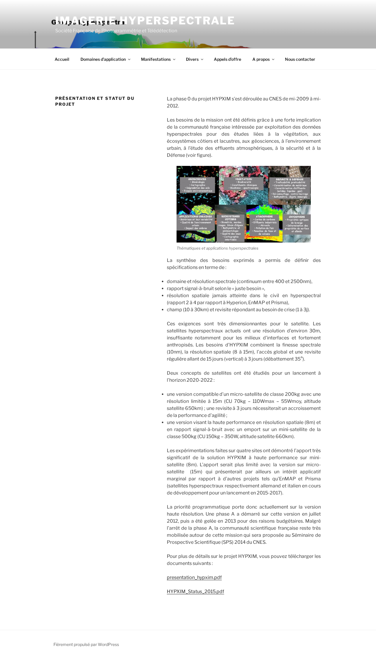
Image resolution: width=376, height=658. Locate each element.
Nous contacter (300, 59)
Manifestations (156, 59)
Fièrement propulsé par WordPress (86, 644)
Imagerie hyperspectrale (145, 20)
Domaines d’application (103, 59)
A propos (261, 59)
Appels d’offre (227, 59)
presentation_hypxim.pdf (194, 577)
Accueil (62, 59)
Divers (192, 59)
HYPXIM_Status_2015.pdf (195, 591)
